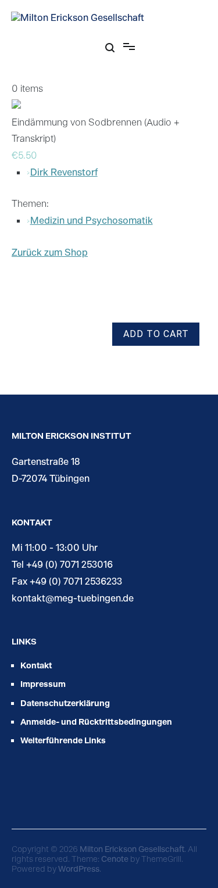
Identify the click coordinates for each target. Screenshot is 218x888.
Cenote (114, 859)
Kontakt (36, 665)
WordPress (78, 868)
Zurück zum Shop (50, 251)
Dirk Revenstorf (64, 171)
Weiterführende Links (63, 740)
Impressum (43, 684)
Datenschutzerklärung (65, 703)
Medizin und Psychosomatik (91, 219)
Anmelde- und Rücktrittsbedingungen (96, 721)
